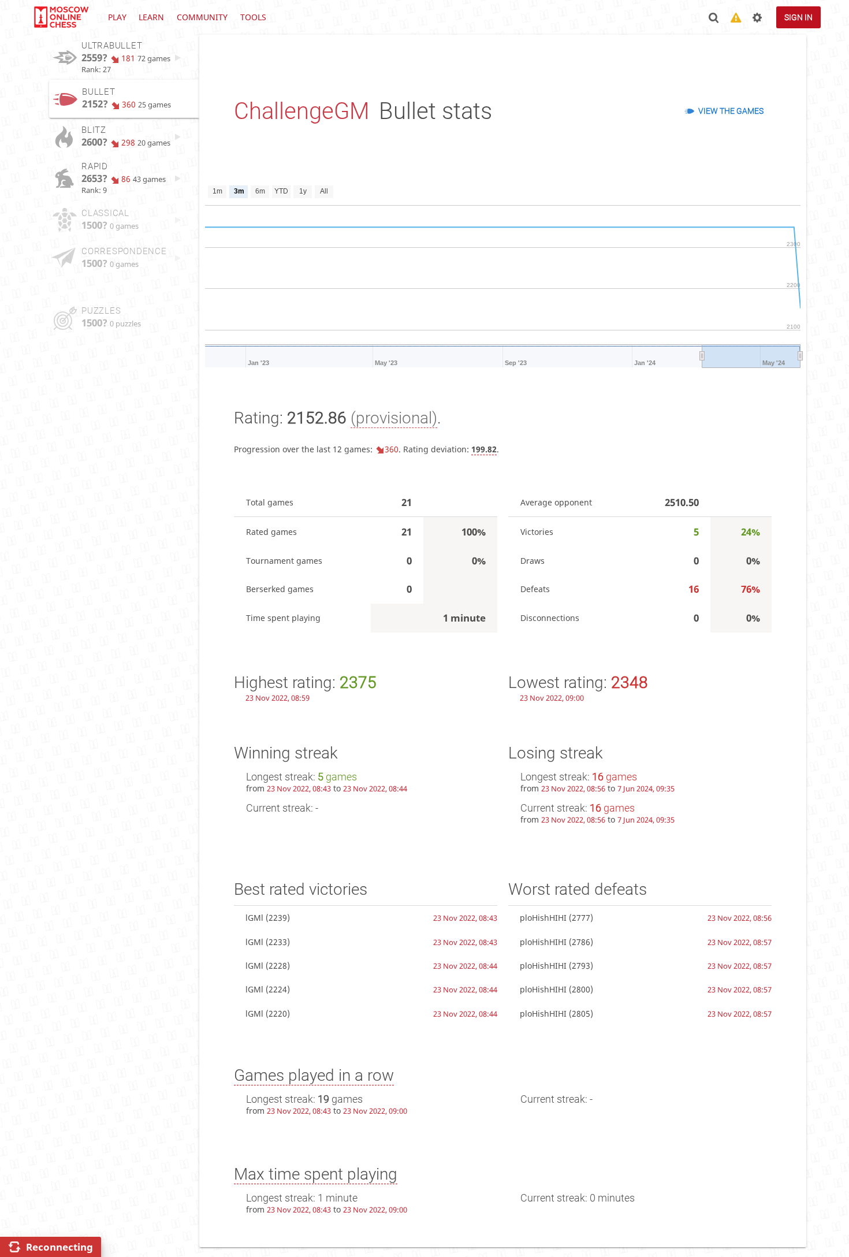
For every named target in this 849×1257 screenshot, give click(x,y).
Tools (253, 17)
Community (202, 17)
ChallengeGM (302, 111)
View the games (731, 111)
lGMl (254, 917)
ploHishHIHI (543, 917)
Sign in (798, 17)
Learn (151, 17)
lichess (60, 17)
